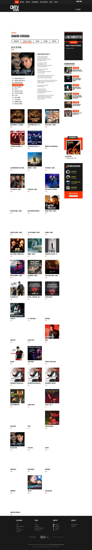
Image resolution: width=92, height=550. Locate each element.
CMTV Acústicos (44, 2)
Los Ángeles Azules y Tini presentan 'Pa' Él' (77, 113)
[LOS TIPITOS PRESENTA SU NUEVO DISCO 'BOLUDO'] (68, 104)
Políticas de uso (61, 544)
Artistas (22, 2)
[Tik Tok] (79, 1)
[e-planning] (58, 537)
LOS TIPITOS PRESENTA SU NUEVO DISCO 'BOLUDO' (77, 105)
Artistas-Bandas (20, 526)
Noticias (28, 2)
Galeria (46, 41)
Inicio (17, 2)
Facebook (57, 528)
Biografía (16, 41)
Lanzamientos (35, 2)
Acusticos (37, 526)
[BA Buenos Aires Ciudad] (44, 537)
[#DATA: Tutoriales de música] (76, 37)
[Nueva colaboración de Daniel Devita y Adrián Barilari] (68, 79)
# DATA (36, 524)
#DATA (51, 2)
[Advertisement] (46, 21)
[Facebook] (81, 1)
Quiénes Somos (74, 524)
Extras (56, 2)
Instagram (57, 526)
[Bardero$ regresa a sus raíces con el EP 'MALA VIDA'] (68, 70)
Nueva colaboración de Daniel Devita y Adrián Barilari (77, 79)
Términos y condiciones (53, 544)
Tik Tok (56, 530)
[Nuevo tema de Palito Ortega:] (68, 87)
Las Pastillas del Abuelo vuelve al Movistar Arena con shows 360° (77, 97)
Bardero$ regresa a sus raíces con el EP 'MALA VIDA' (77, 70)
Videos (37, 41)
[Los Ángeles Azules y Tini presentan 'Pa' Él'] (68, 113)
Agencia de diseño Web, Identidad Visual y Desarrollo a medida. (47, 546)
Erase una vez (38, 530)
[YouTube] (76, 1)
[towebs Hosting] (32, 537)
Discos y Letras (27, 41)
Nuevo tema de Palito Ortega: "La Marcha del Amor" (77, 88)
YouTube (57, 524)
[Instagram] (78, 1)
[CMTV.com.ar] (15, 8)
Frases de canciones (39, 528)
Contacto (73, 526)
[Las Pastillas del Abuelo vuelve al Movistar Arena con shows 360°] (68, 96)
